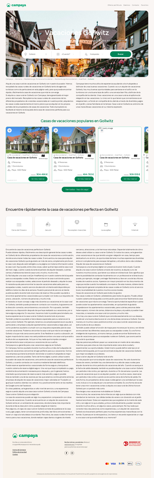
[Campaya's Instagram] (72, 453)
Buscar (120, 54)
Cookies (15, 455)
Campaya (9, 79)
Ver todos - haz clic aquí (77, 189)
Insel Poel (82, 79)
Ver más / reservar (38, 179)
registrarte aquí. (69, 445)
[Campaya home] (16, 5)
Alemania (18, 79)
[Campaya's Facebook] (66, 453)
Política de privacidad (20, 452)
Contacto (135, 5)
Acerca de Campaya (19, 450)
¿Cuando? (66, 54)
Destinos (126, 5)
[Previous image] (10, 154)
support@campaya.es (21, 445)
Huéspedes (94, 54)
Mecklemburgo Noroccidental (66, 79)
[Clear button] (46, 54)
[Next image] (143, 154)
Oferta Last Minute (115, 5)
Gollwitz (91, 79)
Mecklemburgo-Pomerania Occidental (38, 79)
